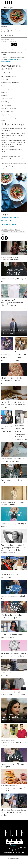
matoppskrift (5, 232)
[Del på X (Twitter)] (15, 44)
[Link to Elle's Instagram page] (7, 840)
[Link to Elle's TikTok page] (16, 840)
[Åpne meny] (2, 2)
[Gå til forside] (8, 2)
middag (17, 229)
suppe (3, 234)
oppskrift (11, 229)
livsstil (15, 232)
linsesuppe (21, 232)
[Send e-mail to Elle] (21, 840)
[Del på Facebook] (12, 44)
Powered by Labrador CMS (14, 858)
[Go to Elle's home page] (14, 833)
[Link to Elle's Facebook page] (11, 840)
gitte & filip (4, 229)
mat (11, 232)
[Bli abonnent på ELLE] (14, 845)
